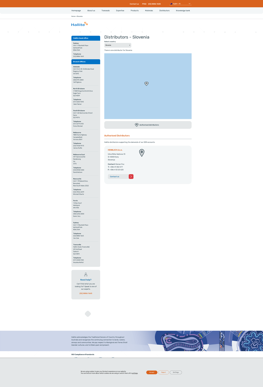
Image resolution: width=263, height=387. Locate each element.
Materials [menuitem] (149, 11)
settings (135, 373)
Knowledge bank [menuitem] (183, 11)
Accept (151, 372)
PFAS (144, 4)
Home (73, 16)
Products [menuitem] (135, 11)
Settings (176, 372)
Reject (163, 372)
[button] (146, 84)
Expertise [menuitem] (120, 11)
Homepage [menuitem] (76, 11)
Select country (110, 42)
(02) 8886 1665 (86, 293)
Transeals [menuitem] (106, 11)
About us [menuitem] (91, 11)
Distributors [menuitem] (164, 11)
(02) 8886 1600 (154, 4)
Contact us (134, 4)
